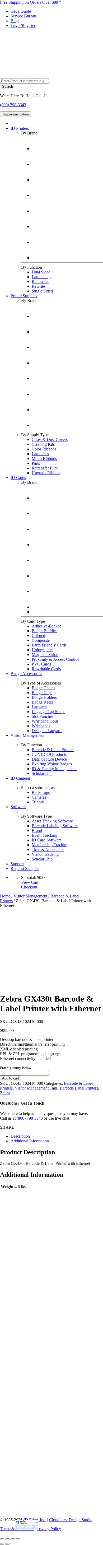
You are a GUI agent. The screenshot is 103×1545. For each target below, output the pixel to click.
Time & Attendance (48, 849)
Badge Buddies (44, 631)
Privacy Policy (49, 1529)
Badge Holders (44, 697)
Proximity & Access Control (55, 659)
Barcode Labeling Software (55, 825)
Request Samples (25, 868)
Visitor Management (27, 735)
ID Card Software (47, 840)
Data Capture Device (49, 759)
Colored (38, 635)
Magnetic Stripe (45, 654)
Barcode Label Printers (79, 1088)
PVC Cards (41, 664)
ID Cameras (21, 778)
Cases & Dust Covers (50, 439)
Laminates (40, 454)
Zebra (5, 1093)
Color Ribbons (44, 449)
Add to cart (10, 1078)
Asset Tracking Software (52, 821)
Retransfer (40, 281)
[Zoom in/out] (2, 1539)
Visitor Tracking (45, 854)
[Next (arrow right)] (7, 1544)
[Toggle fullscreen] (7, 1539)
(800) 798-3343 (13, 105)
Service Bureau (23, 16)
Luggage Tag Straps (48, 711)
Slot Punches (42, 716)
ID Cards (18, 477)
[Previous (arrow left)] (2, 1544)
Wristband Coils (45, 721)
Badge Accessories (26, 673)
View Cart (29, 882)
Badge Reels (42, 702)
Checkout (29, 887)
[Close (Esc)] (18, 1539)
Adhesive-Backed (47, 626)
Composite (41, 640)
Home (5, 896)
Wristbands (41, 726)
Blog (15, 20)
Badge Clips (42, 692)
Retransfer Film (45, 468)
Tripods (38, 802)
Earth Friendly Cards (49, 645)
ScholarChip (42, 773)
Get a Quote (21, 11)
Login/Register (23, 25)
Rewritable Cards (46, 669)
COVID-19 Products (49, 754)
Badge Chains (43, 688)
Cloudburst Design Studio (70, 1520)
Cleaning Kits (43, 444)
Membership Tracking (50, 845)
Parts (36, 463)
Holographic (42, 650)
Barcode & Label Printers (53, 749)
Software (18, 806)
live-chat (62, 1118)
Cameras (39, 797)
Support (17, 864)
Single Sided (42, 291)
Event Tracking (44, 835)
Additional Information (30, 1141)
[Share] (13, 1539)
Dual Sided (41, 272)
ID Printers (20, 128)
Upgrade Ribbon (46, 473)
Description (20, 1136)
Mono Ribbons (44, 458)
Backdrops (41, 792)
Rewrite (38, 286)
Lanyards (39, 707)
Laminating (41, 276)
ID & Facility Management (54, 768)
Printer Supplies (24, 296)
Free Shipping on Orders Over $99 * (30, 2)
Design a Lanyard (47, 730)
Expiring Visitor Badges (52, 764)
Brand (37, 830)
